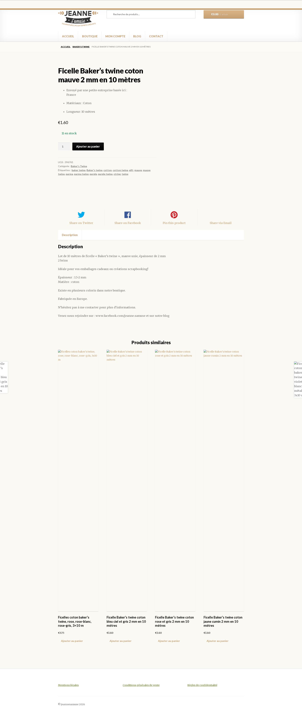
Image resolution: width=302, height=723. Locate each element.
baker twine (78, 170)
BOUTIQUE (90, 36)
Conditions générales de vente (141, 685)
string (117, 174)
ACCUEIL (68, 36)
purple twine (105, 174)
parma (69, 174)
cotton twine (120, 170)
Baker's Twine (81, 46)
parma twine (81, 174)
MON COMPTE (115, 36)
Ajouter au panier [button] (72, 640)
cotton (107, 170)
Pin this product (174, 223)
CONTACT (156, 36)
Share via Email (221, 223)
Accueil (65, 46)
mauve (138, 170)
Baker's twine (94, 170)
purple (93, 174)
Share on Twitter (81, 223)
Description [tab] (70, 235)
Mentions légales (68, 685)
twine (125, 174)
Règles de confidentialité (202, 685)
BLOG (137, 36)
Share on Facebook (127, 223)
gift (131, 170)
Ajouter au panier (88, 146)
